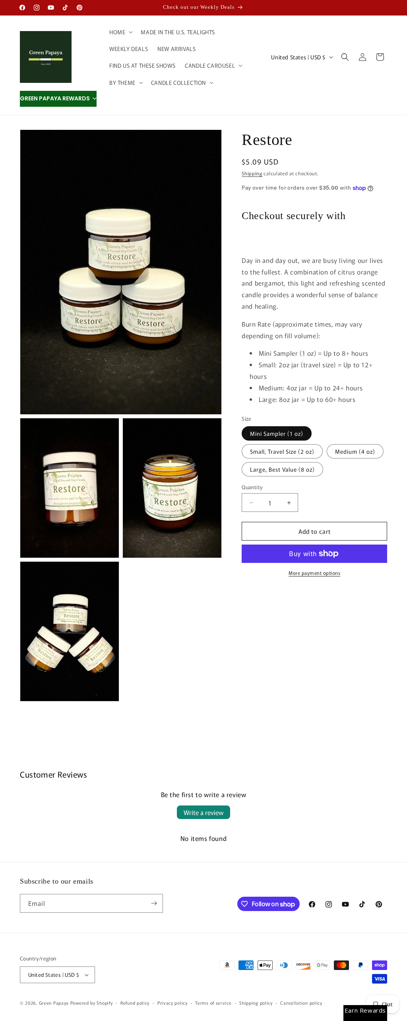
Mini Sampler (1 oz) (276, 433)
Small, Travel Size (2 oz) (282, 451)
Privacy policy (172, 1002)
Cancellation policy (301, 1002)
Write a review (203, 812)
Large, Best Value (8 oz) (282, 469)
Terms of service (213, 1002)
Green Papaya (54, 1002)
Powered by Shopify (91, 1002)
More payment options (314, 572)
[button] (120, 32)
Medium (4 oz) (355, 451)
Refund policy (134, 1002)
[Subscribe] (154, 903)
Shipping (252, 173)
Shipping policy (256, 1002)
